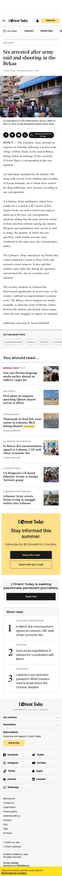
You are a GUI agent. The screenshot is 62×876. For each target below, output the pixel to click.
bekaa (30, 342)
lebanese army (13, 342)
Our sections (10, 717)
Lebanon (29, 30)
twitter (43, 342)
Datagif (14, 862)
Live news (11, 31)
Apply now (31, 596)
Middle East (47, 30)
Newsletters (9, 724)
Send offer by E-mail (31, 564)
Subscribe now (31, 555)
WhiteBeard (23, 865)
